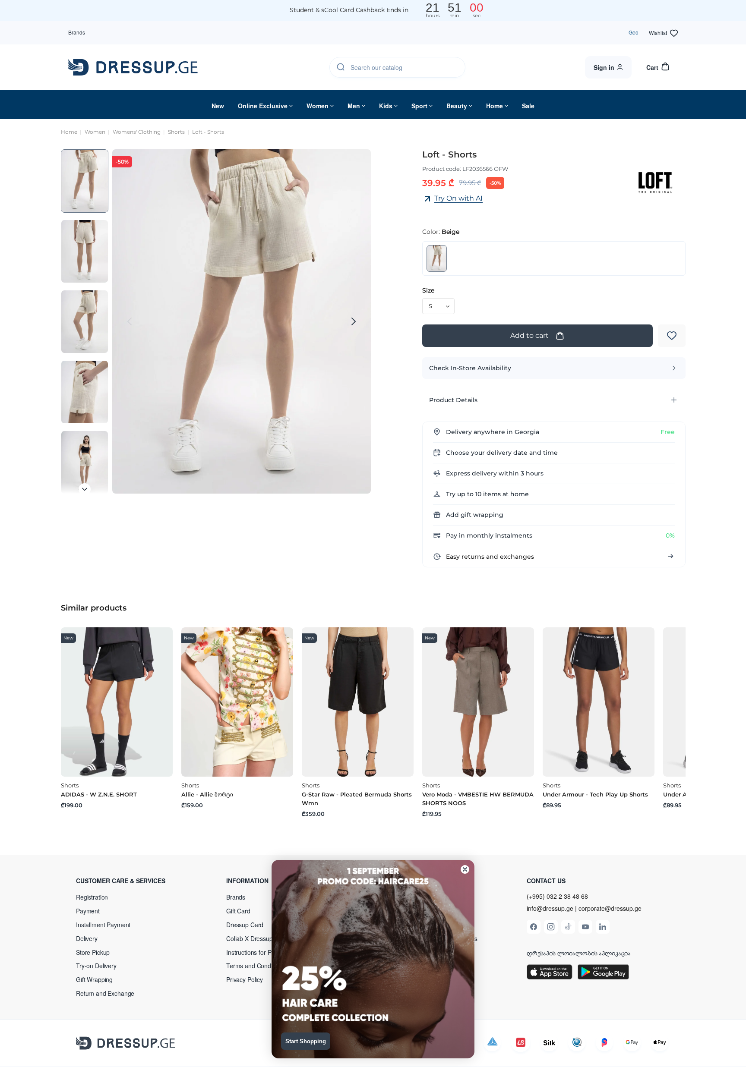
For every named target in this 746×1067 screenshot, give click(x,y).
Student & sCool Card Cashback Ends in (349, 10)
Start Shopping (305, 1041)
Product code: (441, 168)
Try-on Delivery (96, 965)
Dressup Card (244, 924)
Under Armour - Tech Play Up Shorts (595, 794)
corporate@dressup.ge (610, 908)
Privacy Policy (244, 979)
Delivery (87, 938)
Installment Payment (103, 924)
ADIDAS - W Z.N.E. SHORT (99, 794)
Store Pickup (93, 952)
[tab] (554, 400)
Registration (92, 897)
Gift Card (238, 910)
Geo (634, 32)
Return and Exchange (105, 993)
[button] (132, 880)
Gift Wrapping (94, 979)
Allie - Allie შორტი (207, 794)
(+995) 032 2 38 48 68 (557, 896)
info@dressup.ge (550, 908)
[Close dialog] (465, 869)
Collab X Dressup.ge (253, 938)
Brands (76, 32)
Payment (88, 910)
